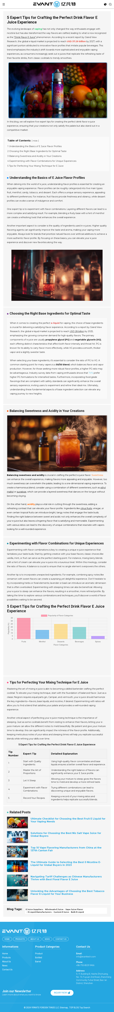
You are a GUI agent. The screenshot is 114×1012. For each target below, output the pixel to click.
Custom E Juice (61, 912)
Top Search (84, 1007)
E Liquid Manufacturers (39, 912)
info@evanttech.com (86, 955)
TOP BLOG (74, 1007)
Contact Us (61, 939)
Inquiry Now (60, 993)
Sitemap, (64, 1007)
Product (39, 953)
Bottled (38, 957)
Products (20, 939)
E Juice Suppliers (34, 909)
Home (7, 939)
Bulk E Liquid (77, 912)
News (47, 939)
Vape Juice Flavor (74, 909)
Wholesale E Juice (54, 909)
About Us (34, 939)
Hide (35, 141)
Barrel (38, 961)
